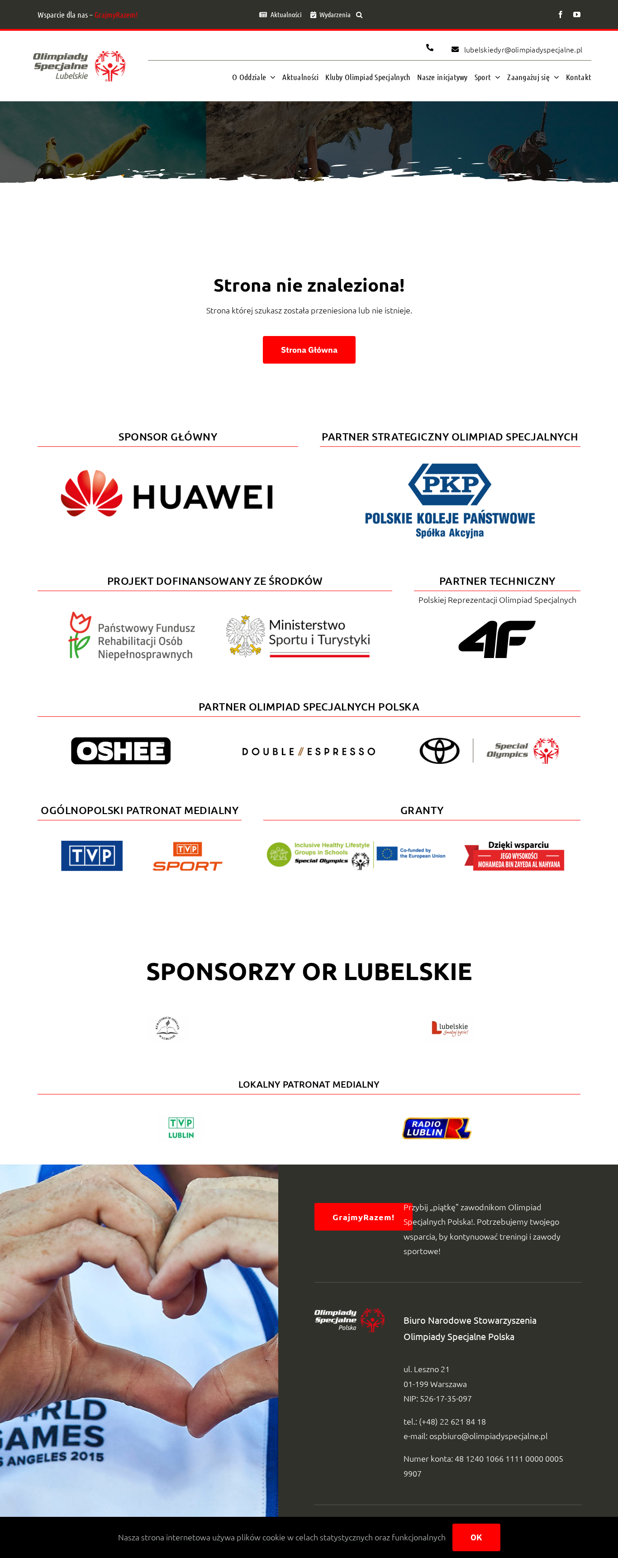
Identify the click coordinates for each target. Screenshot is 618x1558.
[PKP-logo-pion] (450, 462)
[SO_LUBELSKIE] (79, 48)
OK (476, 1537)
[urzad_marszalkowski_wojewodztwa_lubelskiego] (450, 1019)
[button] (359, 14)
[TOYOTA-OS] (489, 741)
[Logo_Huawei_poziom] (167, 462)
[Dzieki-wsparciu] (514, 844)
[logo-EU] (355, 845)
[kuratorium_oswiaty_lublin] (168, 1019)
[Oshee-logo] (121, 741)
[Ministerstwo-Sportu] (298, 618)
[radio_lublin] (437, 1121)
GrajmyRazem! (116, 14)
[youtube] (576, 14)
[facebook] (560, 14)
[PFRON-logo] (131, 615)
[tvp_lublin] (181, 1118)
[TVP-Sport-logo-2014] (187, 845)
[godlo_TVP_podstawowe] (92, 844)
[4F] (497, 619)
